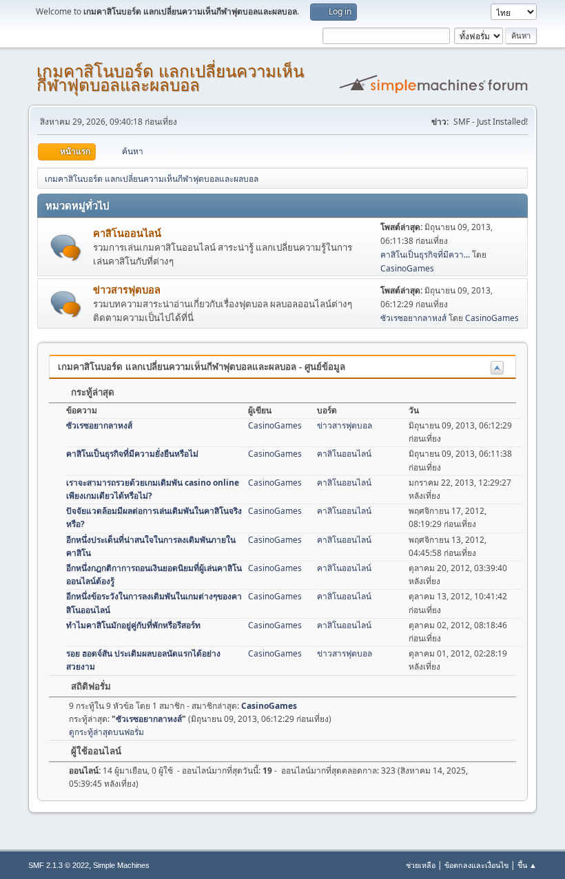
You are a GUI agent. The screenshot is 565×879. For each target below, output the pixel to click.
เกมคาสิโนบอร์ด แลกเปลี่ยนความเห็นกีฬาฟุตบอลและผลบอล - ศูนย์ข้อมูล (201, 367)
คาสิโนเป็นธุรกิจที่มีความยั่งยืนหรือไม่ (132, 453)
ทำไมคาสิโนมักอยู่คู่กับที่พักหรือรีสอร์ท (133, 625)
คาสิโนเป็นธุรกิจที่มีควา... (425, 254)
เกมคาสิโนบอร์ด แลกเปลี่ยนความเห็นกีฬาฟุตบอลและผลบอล (170, 78)
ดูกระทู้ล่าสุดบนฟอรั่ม (106, 732)
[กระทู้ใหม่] (65, 247)
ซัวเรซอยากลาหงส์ (413, 318)
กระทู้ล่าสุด (91, 392)
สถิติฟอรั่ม (89, 686)
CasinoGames (407, 268)
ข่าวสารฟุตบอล (127, 289)
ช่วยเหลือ (420, 865)
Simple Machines (121, 865)
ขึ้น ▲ (527, 865)
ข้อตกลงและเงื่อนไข (476, 865)
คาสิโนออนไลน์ (127, 233)
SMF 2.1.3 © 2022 (58, 865)
